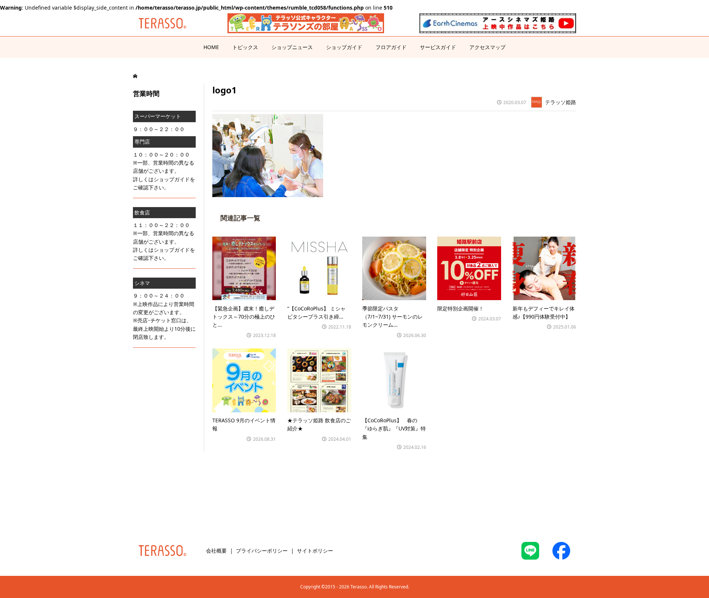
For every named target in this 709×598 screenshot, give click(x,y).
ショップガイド (344, 47)
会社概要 (216, 550)
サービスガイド (438, 47)
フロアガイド (391, 47)
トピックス (245, 47)
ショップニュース (292, 47)
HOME (211, 47)
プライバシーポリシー (262, 550)
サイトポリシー (315, 550)
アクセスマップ (487, 47)
